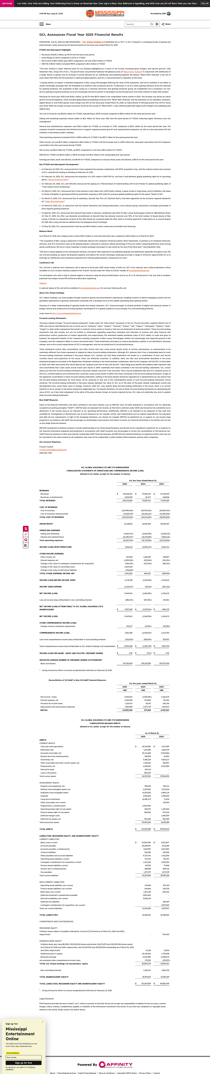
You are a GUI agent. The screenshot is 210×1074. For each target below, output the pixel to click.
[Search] (151, 24)
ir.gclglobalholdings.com (139, 270)
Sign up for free (23, 1062)
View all (204, 3)
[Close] (43, 1022)
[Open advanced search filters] (157, 24)
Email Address (13, 1053)
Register (42, 283)
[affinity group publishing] (25, 540)
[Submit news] (25, 529)
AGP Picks (7, 3)
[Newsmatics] (25, 545)
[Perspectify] (25, 534)
